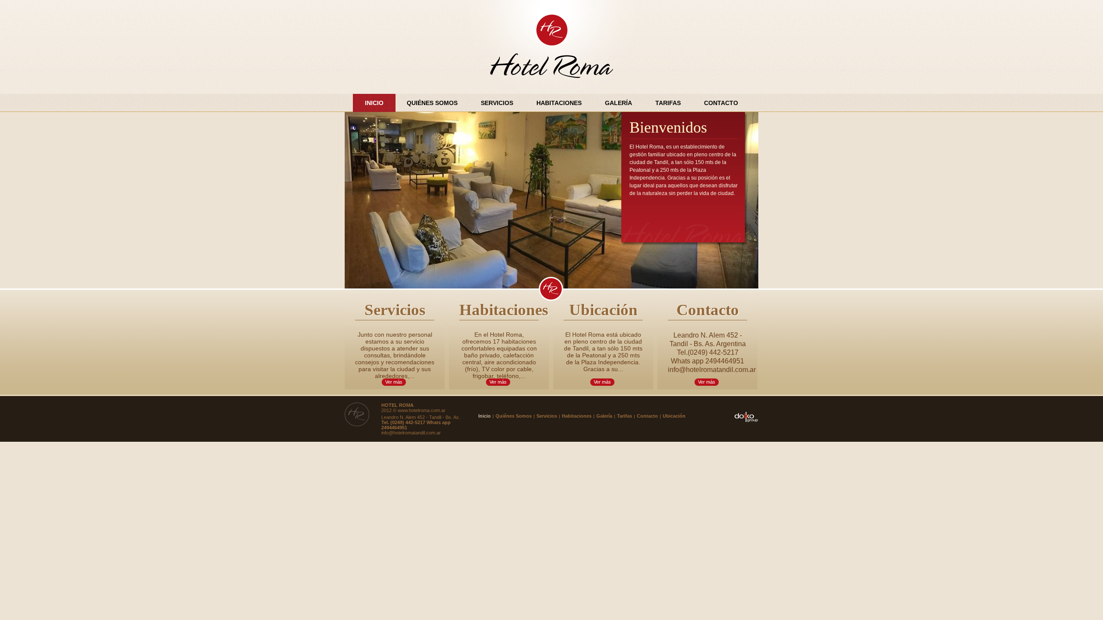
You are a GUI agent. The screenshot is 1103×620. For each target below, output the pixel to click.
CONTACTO (721, 102)
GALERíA (618, 102)
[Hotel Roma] (551, 47)
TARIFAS (668, 102)
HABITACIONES (559, 102)
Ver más (393, 381)
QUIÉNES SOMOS (432, 102)
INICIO (374, 102)
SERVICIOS (497, 102)
